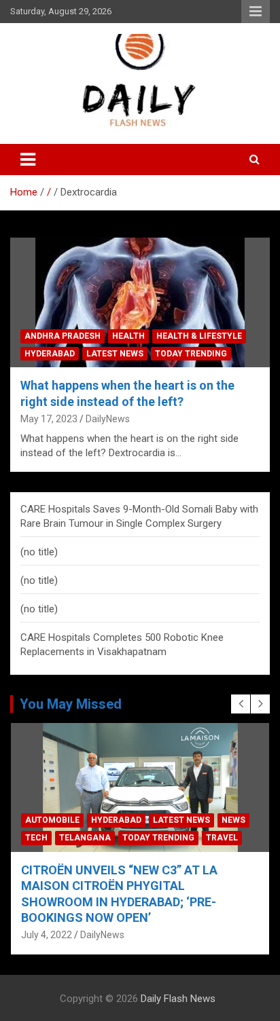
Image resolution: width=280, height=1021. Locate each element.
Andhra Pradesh (62, 336)
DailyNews (108, 418)
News (233, 820)
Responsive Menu (255, 11)
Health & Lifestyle (199, 336)
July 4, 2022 (46, 934)
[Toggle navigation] (28, 159)
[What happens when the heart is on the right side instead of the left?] (140, 303)
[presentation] (240, 703)
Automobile (52, 820)
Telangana (85, 837)
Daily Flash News (178, 998)
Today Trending (191, 353)
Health (128, 336)
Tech (36, 837)
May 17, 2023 (48, 418)
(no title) (39, 552)
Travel (222, 837)
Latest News (114, 353)
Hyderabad (49, 353)
